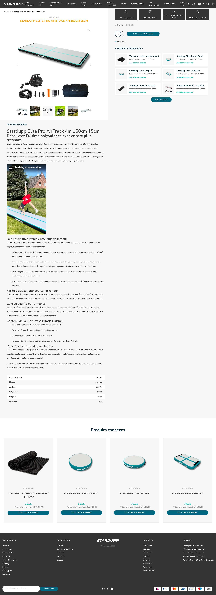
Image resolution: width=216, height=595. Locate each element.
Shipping (5, 564)
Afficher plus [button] (161, 99)
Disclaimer (6, 574)
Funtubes (146, 556)
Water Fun (183, 4)
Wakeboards (137, 4)
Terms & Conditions (9, 560)
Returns (5, 567)
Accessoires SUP (56, 4)
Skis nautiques (154, 4)
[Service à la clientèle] (194, 4)
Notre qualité (7, 549)
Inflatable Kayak (149, 571)
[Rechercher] (188, 4)
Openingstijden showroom (193, 546)
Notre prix (6, 556)
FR (203, 4)
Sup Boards (147, 546)
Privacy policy (7, 571)
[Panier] (214, 4)
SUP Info (60, 546)
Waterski (146, 560)
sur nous (5, 546)
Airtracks (71, 4)
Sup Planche (30, 4)
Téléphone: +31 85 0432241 (194, 549)
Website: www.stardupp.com (194, 556)
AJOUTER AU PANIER (143, 34)
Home (6, 12)
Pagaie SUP (41, 4)
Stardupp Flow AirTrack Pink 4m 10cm (190, 85)
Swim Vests (147, 567)
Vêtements (96, 4)
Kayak (123, 4)
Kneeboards (170, 4)
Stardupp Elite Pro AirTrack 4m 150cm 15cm (29, 12)
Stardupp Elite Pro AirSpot (189, 56)
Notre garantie (7, 553)
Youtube (60, 560)
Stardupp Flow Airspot (140, 70)
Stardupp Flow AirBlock (188, 70)
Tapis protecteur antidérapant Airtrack (144, 56)
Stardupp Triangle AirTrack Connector (142, 85)
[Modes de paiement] (157, 589)
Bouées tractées (111, 4)
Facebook (60, 553)
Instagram (60, 556)
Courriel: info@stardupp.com (193, 553)
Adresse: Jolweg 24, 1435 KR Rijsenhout (198, 560)
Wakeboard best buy (65, 549)
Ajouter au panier (137, 62)
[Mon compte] (208, 4)
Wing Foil (84, 4)
